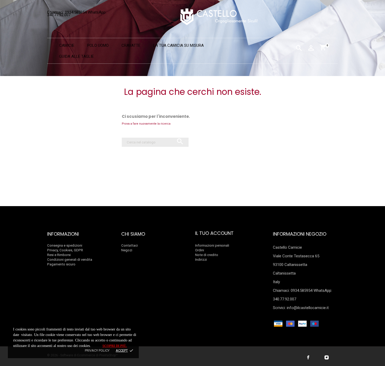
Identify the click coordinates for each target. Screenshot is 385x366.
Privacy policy (97, 350)
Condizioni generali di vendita (69, 260)
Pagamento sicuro (61, 264)
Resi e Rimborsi (59, 255)
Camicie (66, 45)
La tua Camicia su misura (178, 45)
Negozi (126, 250)
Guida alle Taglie (76, 56)
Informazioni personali (212, 245)
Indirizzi (201, 260)
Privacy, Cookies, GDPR (65, 250)
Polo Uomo (98, 45)
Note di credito (206, 255)
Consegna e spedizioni (64, 245)
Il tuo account (214, 233)
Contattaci (129, 245)
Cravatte (131, 45)
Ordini (199, 250)
